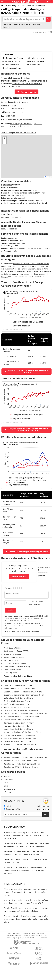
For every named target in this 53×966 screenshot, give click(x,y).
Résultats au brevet (37, 58)
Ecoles (8, 5)
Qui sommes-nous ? (14, 933)
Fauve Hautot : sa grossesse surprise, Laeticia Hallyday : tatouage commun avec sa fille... (23, 852)
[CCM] (13, 948)
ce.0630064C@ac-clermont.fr (20, 120)
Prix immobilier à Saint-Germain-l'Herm (20, 744)
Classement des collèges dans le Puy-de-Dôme (28, 552)
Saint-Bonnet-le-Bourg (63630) (16, 651)
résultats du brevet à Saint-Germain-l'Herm (31, 263)
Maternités (8, 779)
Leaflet (48, 177)
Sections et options (13, 68)
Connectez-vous (34, 604)
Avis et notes (34, 64)
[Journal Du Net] (39, 948)
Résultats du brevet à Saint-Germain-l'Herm (22, 764)
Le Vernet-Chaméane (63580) (15, 663)
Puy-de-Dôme (18, 5)
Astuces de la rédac (13, 809)
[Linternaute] (13, 953)
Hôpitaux (7, 792)
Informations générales (14, 58)
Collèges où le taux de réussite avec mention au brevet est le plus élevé (28, 429)
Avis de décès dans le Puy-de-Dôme (18, 707)
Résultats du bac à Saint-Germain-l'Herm (20, 760)
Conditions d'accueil (13, 64)
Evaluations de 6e (36, 61)
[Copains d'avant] (13, 958)
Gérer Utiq (43, 935)
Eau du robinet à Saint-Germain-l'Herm (20, 688)
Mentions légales (12, 938)
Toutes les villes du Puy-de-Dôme (18, 676)
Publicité (32, 933)
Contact (25, 933)
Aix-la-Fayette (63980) (12, 654)
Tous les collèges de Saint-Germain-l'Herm (18, 132)
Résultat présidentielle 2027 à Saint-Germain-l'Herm (25, 757)
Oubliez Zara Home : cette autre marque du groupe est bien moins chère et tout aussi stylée (26, 909)
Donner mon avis (19, 577)
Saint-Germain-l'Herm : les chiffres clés (20, 685)
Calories (7, 786)
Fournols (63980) (10, 673)
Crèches (7, 783)
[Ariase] (13, 963)
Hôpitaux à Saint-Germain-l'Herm (17, 726)
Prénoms (7, 776)
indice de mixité (38, 203)
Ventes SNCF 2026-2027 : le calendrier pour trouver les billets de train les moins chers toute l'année (26, 844)
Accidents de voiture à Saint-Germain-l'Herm (22, 716)
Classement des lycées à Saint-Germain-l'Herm (23, 692)
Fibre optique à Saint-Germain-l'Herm (19, 735)
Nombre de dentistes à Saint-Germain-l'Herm (22, 732)
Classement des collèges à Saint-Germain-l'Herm (24, 695)
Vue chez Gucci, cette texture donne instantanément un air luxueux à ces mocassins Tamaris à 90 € (26, 901)
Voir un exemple (43, 806)
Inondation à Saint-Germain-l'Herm (18, 729)
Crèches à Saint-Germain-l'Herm (17, 701)
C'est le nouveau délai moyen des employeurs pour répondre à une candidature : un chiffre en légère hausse (25, 892)
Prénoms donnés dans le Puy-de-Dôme (20, 738)
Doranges (6, 27)
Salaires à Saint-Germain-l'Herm (17, 719)
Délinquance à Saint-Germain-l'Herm (19, 723)
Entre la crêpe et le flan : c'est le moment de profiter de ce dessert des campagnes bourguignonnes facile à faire (26, 919)
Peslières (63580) (11, 660)
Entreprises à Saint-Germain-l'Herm (18, 741)
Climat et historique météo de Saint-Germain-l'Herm (25, 713)
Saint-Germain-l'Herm (36, 5)
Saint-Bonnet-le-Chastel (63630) (17, 666)
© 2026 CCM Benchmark (38, 938)
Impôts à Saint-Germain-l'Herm (16, 704)
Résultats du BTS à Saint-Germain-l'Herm (21, 767)
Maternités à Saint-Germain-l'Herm (18, 698)
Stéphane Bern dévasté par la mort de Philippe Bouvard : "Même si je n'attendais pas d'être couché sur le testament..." (26, 835)
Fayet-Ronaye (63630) (12, 648)
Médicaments (9, 789)
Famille (8, 806)
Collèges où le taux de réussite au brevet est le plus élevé (28, 371)
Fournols (36, 24)
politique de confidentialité (30, 631)
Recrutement (41, 933)
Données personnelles (13, 935)
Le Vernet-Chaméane (21, 24)
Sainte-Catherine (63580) (14, 657)
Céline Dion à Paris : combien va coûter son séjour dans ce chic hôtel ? (25, 860)
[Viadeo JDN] (39, 958)
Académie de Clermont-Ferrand (27, 83)
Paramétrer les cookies (31, 935)
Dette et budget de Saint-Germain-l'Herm (21, 710)
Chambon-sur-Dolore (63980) (15, 670)
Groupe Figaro (24, 938)
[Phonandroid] (39, 963)
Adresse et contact (12, 61)
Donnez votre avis (28, 92)
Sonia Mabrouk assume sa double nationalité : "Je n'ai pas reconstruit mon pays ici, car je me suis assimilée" (25, 870)
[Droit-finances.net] (39, 953)
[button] (4, 138)
